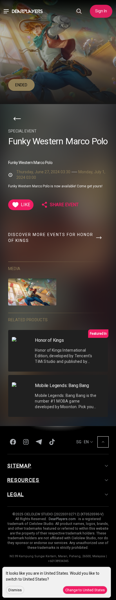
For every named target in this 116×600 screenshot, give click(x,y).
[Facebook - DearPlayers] (13, 442)
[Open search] (79, 11)
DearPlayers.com (62, 519)
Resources (23, 480)
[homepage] (27, 11)
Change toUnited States (85, 590)
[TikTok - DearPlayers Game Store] (52, 442)
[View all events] (17, 119)
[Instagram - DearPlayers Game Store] (26, 442)
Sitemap (19, 466)
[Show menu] (6, 11)
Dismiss (15, 590)
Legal (15, 494)
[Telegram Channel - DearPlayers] (38, 442)
